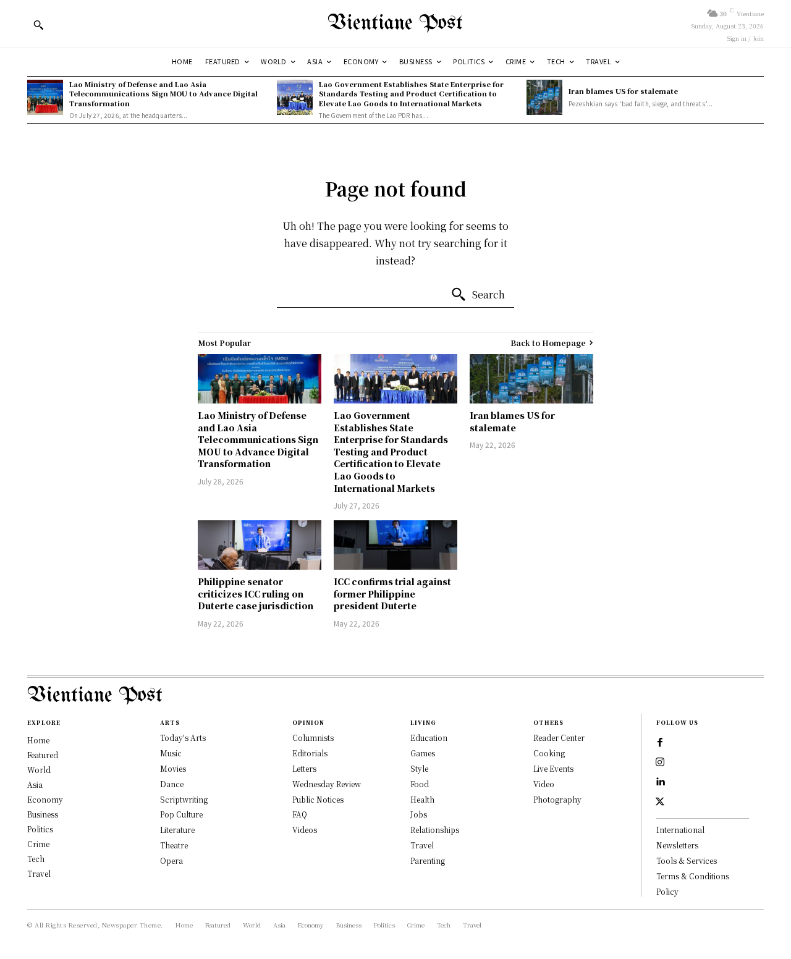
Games (422, 753)
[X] (660, 802)
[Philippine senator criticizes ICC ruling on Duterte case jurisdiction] (259, 545)
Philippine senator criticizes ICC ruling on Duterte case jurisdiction (255, 593)
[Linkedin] (660, 782)
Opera (171, 860)
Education (428, 737)
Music (171, 753)
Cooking (549, 753)
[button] (38, 25)
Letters (304, 768)
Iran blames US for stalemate (623, 91)
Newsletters (677, 845)
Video (543, 784)
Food (419, 784)
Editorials (310, 753)
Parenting (427, 860)
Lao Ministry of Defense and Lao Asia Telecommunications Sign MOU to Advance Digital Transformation (163, 93)
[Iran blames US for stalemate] (544, 98)
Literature (177, 829)
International (680, 829)
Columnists (313, 737)
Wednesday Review (326, 784)
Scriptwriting (184, 799)
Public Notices (318, 799)
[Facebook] (660, 743)
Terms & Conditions (692, 876)
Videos (304, 829)
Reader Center (559, 737)
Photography (557, 799)
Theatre (174, 845)
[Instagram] (660, 762)
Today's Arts (183, 737)
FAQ (299, 814)
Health (422, 799)
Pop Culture (181, 814)
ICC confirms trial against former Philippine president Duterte (392, 593)
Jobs (418, 814)
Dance (172, 784)
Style (419, 768)
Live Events (553, 768)
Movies (173, 768)
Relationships (434, 829)
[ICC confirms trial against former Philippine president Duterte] (395, 545)
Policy (667, 891)
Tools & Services (686, 860)
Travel (422, 845)
